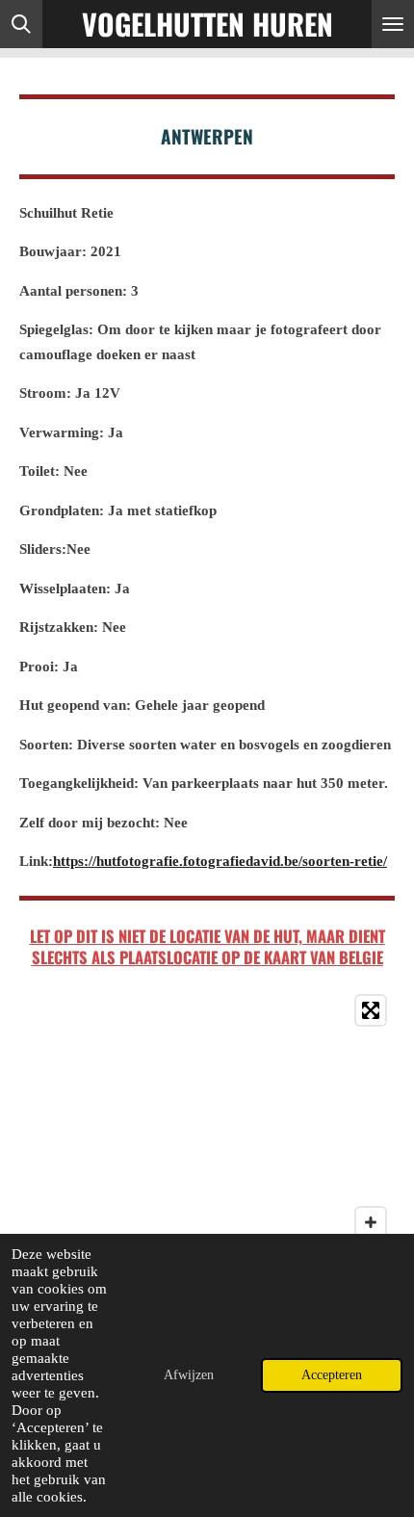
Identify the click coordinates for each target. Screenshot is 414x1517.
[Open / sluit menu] (393, 24)
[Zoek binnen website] (21, 24)
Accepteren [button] (331, 1375)
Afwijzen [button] (189, 1375)
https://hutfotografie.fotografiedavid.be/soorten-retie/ (220, 861)
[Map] (207, 1130)
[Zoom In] (370, 1222)
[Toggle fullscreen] (370, 1010)
